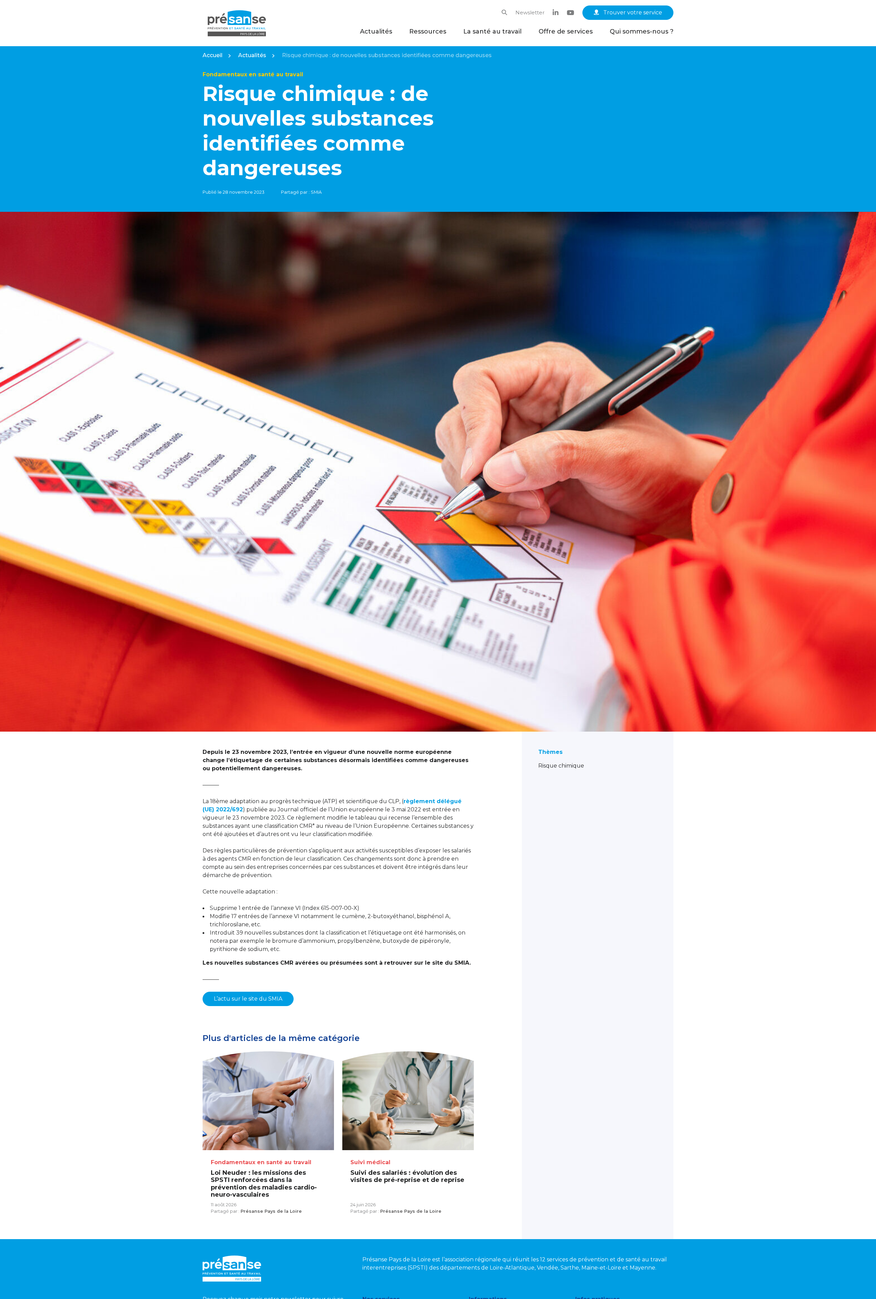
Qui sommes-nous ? (641, 31)
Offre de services (566, 31)
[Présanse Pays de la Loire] (237, 23)
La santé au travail (492, 31)
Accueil (212, 55)
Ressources (427, 31)
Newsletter (529, 12)
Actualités (376, 31)
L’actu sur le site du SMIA (248, 998)
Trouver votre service (632, 12)
